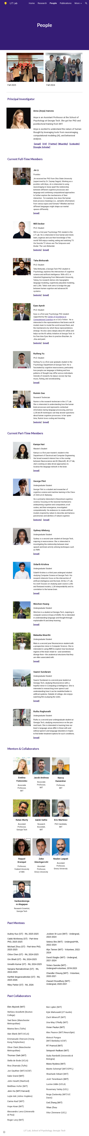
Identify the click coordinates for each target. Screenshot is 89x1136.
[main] (44, 25)
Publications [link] (66, 3)
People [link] (53, 3)
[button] (86, 3)
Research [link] (42, 3)
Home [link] (32, 3)
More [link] (77, 3)
